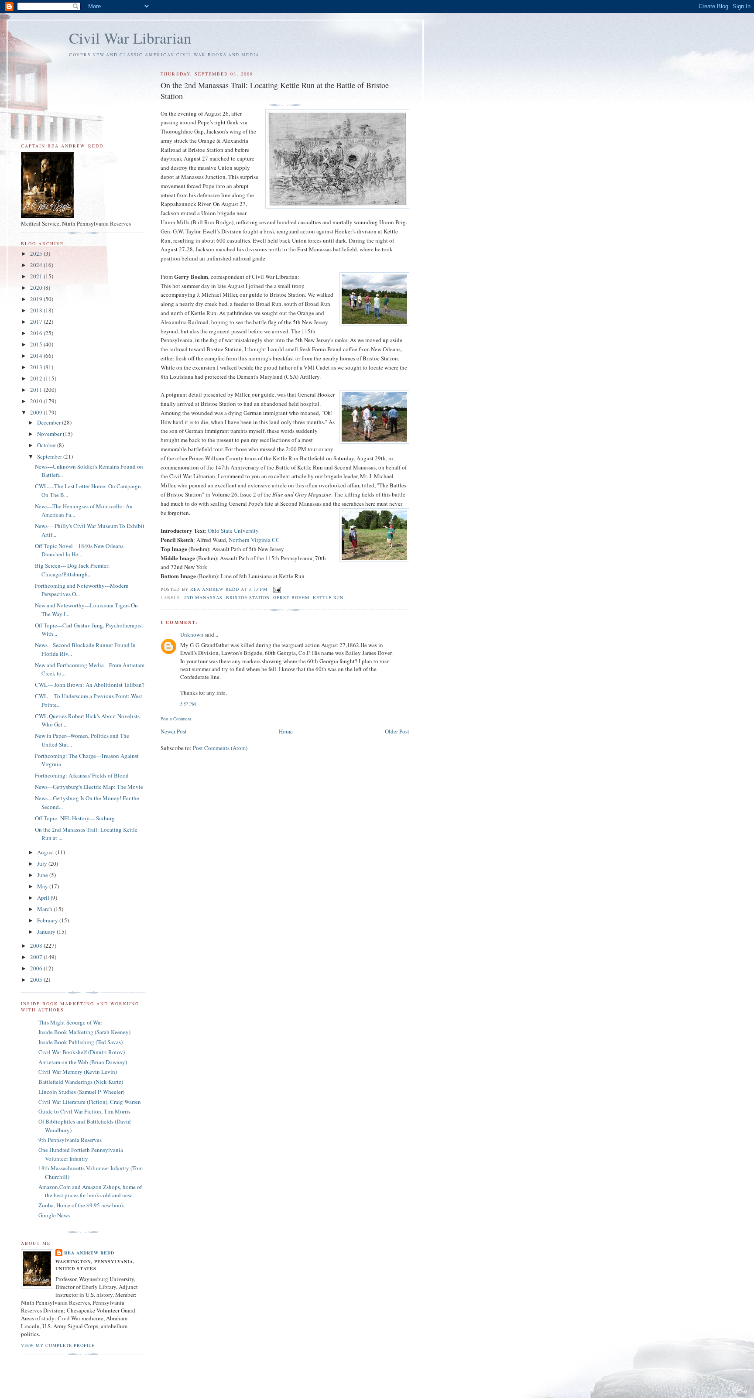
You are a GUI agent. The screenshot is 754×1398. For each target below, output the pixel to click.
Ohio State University (233, 531)
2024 (37, 265)
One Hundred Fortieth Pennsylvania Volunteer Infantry (80, 1154)
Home (286, 731)
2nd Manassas (203, 597)
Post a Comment (176, 719)
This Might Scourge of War (70, 1022)
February (48, 920)
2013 (37, 367)
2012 (37, 378)
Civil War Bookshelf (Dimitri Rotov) (81, 1052)
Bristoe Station (248, 597)
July (42, 863)
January (47, 931)
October (47, 445)
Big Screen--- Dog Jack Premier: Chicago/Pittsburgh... (72, 570)
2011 (37, 390)
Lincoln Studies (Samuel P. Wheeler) (81, 1092)
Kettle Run (328, 597)
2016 (37, 333)
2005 (37, 979)
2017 (37, 322)
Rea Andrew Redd (89, 1253)
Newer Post (174, 731)
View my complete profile (58, 1345)
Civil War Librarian (130, 37)
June (43, 875)
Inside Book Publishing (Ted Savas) (80, 1042)
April (44, 897)
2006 (37, 968)
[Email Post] (276, 589)
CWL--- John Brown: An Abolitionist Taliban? (89, 685)
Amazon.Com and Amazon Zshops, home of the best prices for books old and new (90, 1191)
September (50, 456)
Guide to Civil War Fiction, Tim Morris (84, 1111)
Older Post (397, 731)
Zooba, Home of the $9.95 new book (81, 1205)
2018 (37, 310)
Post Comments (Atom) (220, 748)
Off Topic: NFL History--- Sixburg (75, 818)
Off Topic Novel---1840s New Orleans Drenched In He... (79, 550)
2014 (37, 356)
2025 (37, 253)
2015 (37, 344)
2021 (37, 276)
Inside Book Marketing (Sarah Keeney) (84, 1032)
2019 (37, 299)
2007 (37, 957)
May (43, 886)
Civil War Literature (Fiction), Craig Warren (89, 1102)
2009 (37, 412)
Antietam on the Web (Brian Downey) (82, 1062)
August (46, 852)
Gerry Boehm (291, 597)
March (45, 909)
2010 (37, 401)
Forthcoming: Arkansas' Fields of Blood (82, 775)
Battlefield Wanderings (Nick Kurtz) (80, 1082)
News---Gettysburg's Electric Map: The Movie (89, 787)
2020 (37, 287)
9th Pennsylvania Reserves (70, 1140)
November (50, 434)
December (49, 422)
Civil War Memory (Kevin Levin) (77, 1072)
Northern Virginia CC (254, 540)
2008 (37, 945)
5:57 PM (188, 704)
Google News (54, 1215)
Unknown (191, 634)
